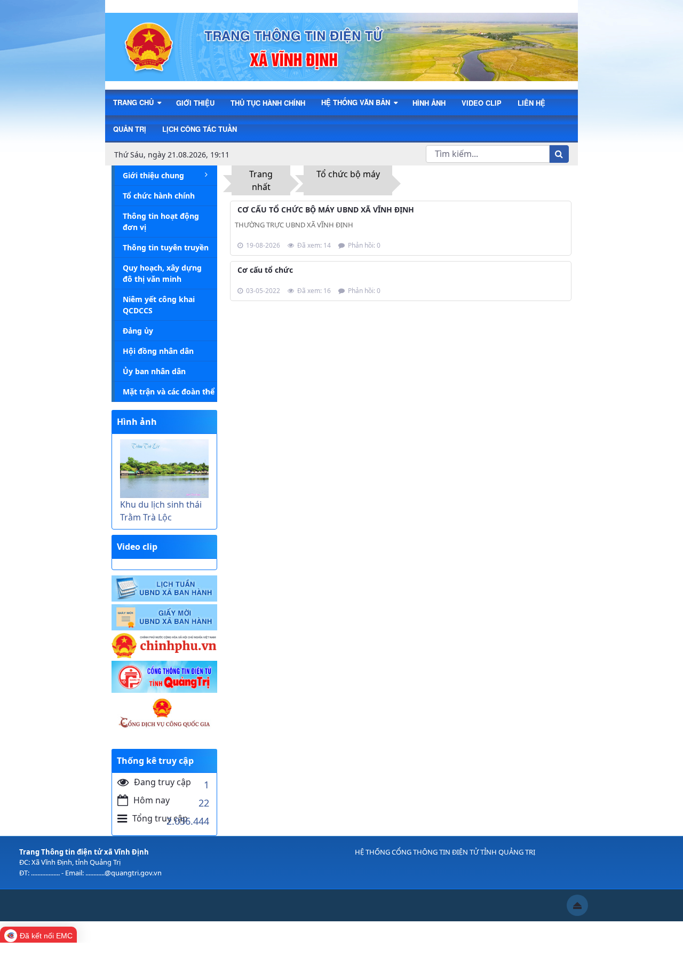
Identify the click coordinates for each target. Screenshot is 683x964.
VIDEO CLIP (482, 103)
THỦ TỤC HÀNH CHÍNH (268, 103)
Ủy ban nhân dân (154, 371)
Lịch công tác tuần (199, 129)
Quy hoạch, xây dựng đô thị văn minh (162, 273)
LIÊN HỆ (531, 103)
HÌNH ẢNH (429, 103)
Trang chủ (134, 102)
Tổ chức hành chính (159, 196)
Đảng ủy (138, 331)
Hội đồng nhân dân (158, 351)
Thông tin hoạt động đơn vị (161, 221)
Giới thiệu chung (153, 175)
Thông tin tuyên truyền (166, 247)
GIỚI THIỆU (195, 103)
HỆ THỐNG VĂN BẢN (356, 102)
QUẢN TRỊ (129, 129)
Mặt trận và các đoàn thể (169, 391)
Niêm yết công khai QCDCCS (159, 304)
